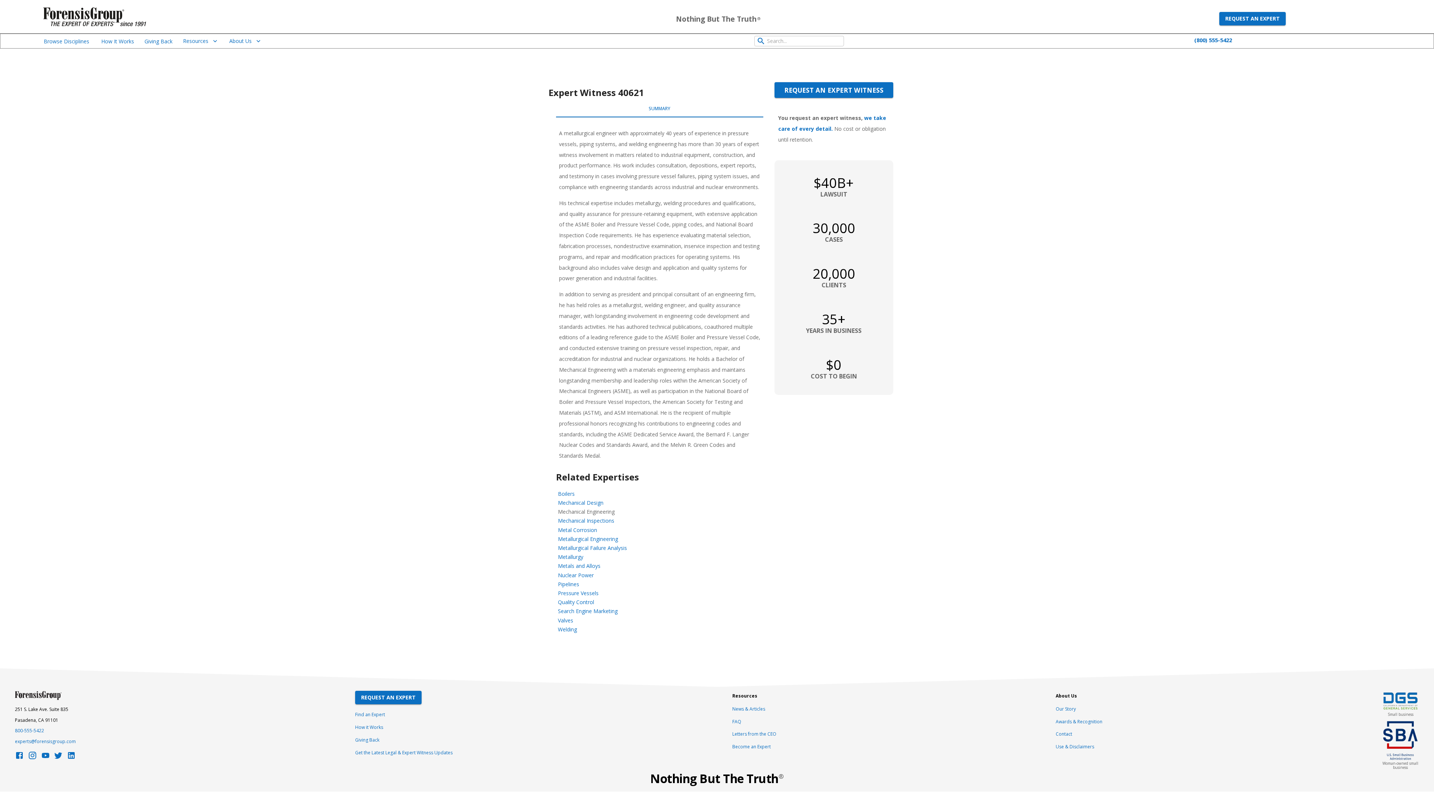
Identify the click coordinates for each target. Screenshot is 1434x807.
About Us (240, 40)
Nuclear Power (576, 575)
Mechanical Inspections (586, 520)
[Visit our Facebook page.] (19, 757)
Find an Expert (370, 714)
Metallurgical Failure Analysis (592, 547)
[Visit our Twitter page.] (58, 757)
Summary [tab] (659, 108)
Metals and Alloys (579, 565)
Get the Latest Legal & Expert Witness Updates (404, 752)
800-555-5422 (29, 730)
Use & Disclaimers (1075, 746)
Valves (565, 620)
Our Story (1066, 709)
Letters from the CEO (754, 734)
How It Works (117, 41)
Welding (567, 629)
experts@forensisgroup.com (45, 741)
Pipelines (568, 584)
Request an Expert (1252, 18)
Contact (1064, 734)
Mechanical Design (580, 502)
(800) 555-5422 (1213, 40)
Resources (195, 40)
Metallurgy (570, 556)
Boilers (566, 493)
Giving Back (159, 41)
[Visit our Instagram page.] (32, 757)
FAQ (736, 721)
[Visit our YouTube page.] (45, 757)
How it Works (369, 727)
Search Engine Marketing (588, 611)
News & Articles (748, 709)
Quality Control (576, 602)
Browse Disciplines (66, 41)
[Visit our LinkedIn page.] (71, 757)
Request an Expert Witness (834, 90)
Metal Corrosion (577, 530)
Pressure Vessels (578, 593)
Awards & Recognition (1079, 721)
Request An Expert (388, 697)
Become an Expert (751, 746)
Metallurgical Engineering (588, 538)
